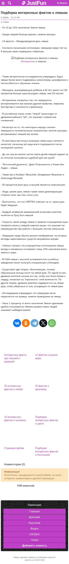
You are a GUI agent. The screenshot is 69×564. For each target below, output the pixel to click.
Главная (34, 511)
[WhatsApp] (52, 323)
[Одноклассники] (26, 323)
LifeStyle (34, 534)
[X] (43, 323)
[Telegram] (34, 323)
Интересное (28, 61)
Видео (35, 528)
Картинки (34, 522)
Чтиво (6, 22)
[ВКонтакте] (17, 323)
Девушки (34, 517)
